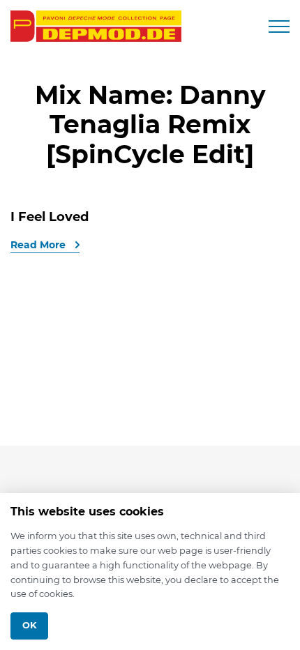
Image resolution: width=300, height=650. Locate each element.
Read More (39, 245)
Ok (29, 625)
